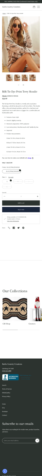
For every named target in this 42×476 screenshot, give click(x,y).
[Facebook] (13, 227)
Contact (4, 415)
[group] (9, 77)
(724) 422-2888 (6, 371)
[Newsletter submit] (37, 440)
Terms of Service (7, 389)
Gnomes (32, 324)
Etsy (3, 408)
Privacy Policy (6, 396)
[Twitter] (18, 227)
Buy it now (21, 210)
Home (4, 13)
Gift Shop (6, 324)
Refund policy (6, 393)
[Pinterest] (23, 227)
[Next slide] (23, 85)
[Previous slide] (19, 85)
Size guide (10, 177)
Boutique (5, 411)
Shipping (4, 96)
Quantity (4, 192)
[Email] (9, 227)
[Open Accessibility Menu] (4, 471)
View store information (13, 221)
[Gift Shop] (15, 309)
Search (4, 385)
